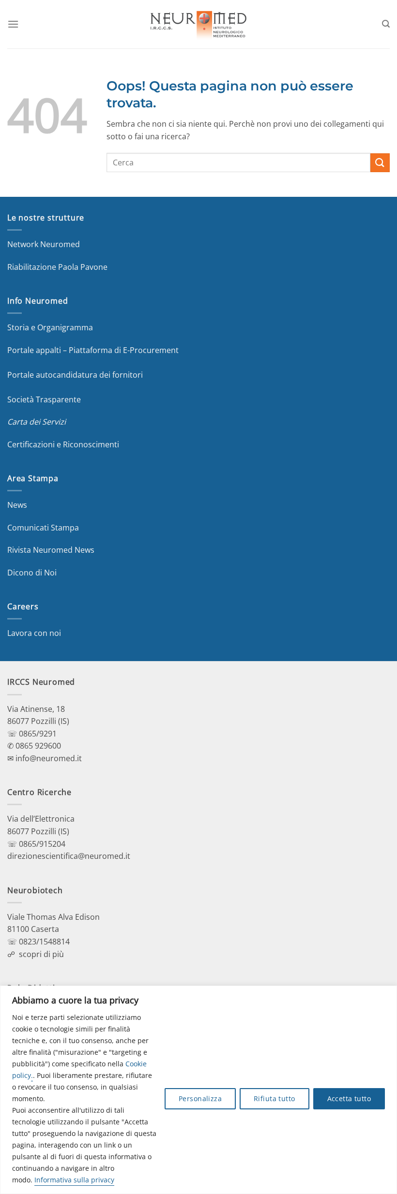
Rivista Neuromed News (50, 550)
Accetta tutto (349, 1098)
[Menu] (13, 24)
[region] (198, 1090)
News (17, 505)
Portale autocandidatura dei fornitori (75, 374)
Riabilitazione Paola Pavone (57, 267)
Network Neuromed (43, 244)
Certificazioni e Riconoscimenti (63, 444)
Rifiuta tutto (274, 1098)
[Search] (386, 24)
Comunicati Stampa (43, 527)
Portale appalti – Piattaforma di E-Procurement (93, 350)
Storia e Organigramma (50, 327)
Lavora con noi (34, 633)
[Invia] (380, 162)
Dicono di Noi (32, 572)
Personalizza (200, 1098)
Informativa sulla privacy (74, 1179)
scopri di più (41, 954)
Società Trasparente (44, 399)
